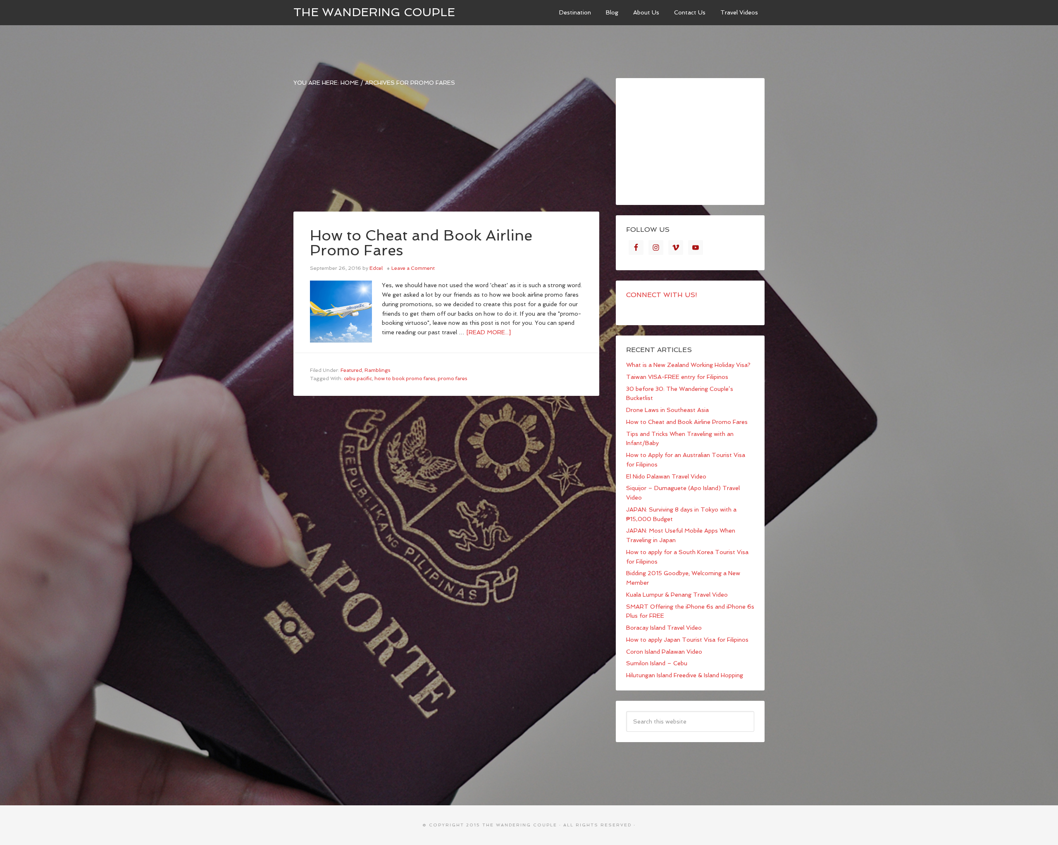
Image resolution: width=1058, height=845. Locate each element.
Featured (351, 370)
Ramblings (377, 370)
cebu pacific (358, 378)
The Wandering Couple (374, 12)
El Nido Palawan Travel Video (666, 476)
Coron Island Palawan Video (664, 651)
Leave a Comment (413, 268)
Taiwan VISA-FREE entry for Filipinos (677, 377)
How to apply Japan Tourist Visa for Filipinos (687, 639)
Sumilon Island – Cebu (656, 663)
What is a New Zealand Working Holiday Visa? (688, 365)
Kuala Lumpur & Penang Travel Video (677, 594)
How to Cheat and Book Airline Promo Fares (421, 242)
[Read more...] (488, 332)
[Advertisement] (446, 154)
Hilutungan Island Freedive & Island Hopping (684, 675)
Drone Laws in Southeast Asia (667, 410)
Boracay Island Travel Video (664, 627)
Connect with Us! (661, 295)
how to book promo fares (404, 378)
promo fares (452, 378)
